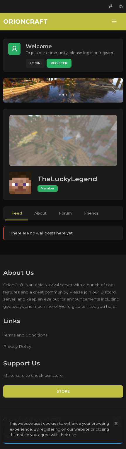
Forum (65, 213)
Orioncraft (25, 21)
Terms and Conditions (25, 335)
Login (35, 63)
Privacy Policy (17, 346)
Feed (16, 213)
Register (59, 63)
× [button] (116, 423)
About (40, 213)
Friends (91, 213)
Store (63, 391)
